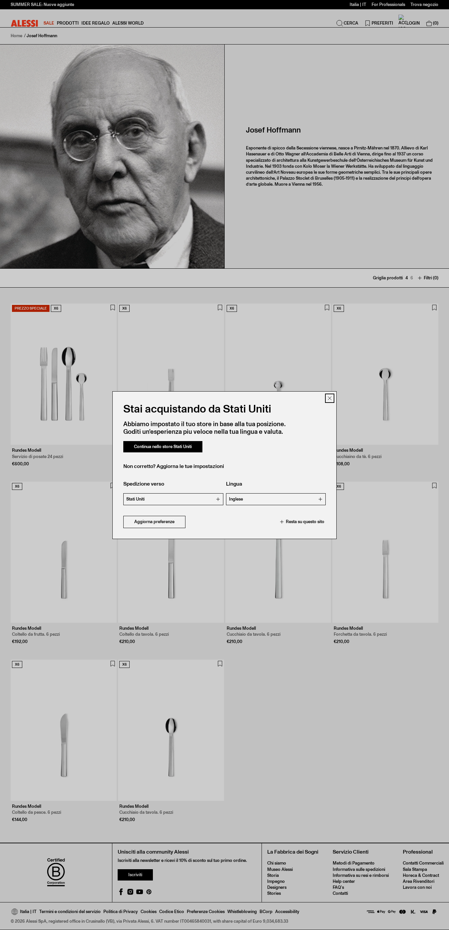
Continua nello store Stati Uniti (163, 446)
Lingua (234, 484)
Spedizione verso (143, 484)
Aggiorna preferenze (154, 521)
